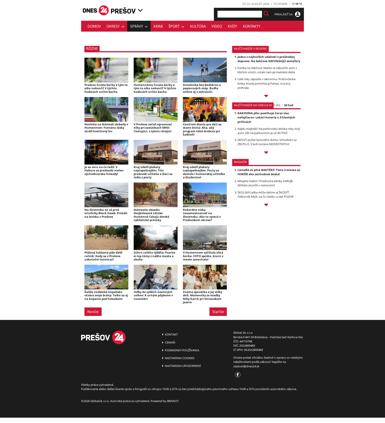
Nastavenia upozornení (182, 366)
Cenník (169, 342)
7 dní (277, 105)
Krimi (158, 26)
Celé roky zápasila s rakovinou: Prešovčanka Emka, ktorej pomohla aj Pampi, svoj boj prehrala (266, 83)
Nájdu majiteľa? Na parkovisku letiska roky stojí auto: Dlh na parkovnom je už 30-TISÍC (269, 131)
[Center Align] (266, 14)
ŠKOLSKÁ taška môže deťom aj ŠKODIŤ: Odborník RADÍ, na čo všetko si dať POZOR (265, 194)
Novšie (93, 311)
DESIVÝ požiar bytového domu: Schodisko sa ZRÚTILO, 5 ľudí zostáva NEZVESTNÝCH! (267, 142)
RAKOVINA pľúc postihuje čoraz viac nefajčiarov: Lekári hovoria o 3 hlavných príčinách (266, 117)
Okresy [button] (113, 26)
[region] (140, 10)
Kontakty (251, 26)
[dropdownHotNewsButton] (266, 205)
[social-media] (236, 375)
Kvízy (232, 26)
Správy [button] (137, 26)
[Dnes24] (123, 10)
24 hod (288, 105)
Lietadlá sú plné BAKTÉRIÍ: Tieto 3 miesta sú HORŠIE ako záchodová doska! (269, 172)
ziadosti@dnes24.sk (246, 366)
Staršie (218, 311)
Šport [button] (174, 26)
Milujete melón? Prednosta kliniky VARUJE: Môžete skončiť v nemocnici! (265, 183)
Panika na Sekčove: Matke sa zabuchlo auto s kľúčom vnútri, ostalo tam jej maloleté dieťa (267, 70)
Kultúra (198, 26)
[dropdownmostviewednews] (266, 97)
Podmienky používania (181, 350)
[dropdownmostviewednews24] (266, 153)
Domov (94, 26)
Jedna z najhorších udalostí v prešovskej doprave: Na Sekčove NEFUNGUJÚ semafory (269, 59)
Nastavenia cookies (179, 358)
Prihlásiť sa (283, 14)
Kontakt (171, 334)
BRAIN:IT (173, 401)
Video (216, 26)
